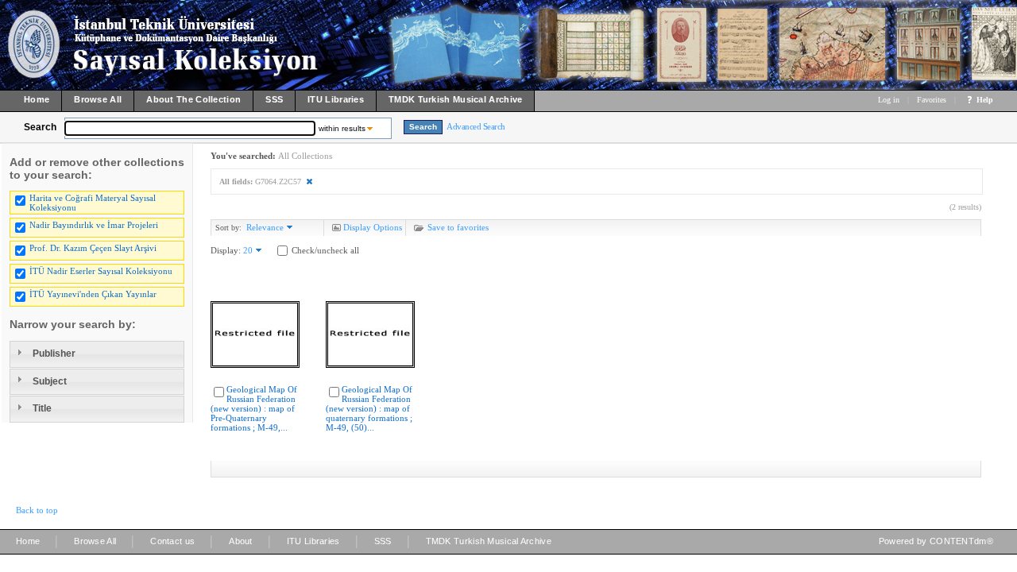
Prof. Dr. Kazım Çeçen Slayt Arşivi (93, 248)
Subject (50, 381)
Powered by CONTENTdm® (936, 541)
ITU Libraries (313, 541)
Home (28, 541)
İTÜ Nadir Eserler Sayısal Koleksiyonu (100, 271)
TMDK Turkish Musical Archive (488, 541)
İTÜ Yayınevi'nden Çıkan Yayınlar (93, 294)
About (241, 541)
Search (40, 127)
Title (42, 408)
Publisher (54, 353)
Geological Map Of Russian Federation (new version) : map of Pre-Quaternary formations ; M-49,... (254, 408)
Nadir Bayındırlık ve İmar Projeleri (93, 225)
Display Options (372, 227)
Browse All (95, 541)
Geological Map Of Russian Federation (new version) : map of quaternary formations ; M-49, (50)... (369, 408)
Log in (888, 99)
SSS (383, 541)
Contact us (172, 541)
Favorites (931, 99)
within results (342, 128)
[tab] (97, 354)
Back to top (37, 510)
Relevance (265, 227)
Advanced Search (476, 126)
